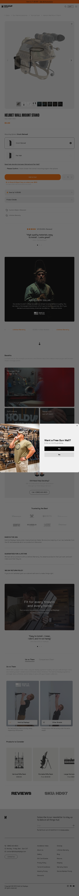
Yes (59, 449)
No (59, 455)
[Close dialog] (77, 425)
